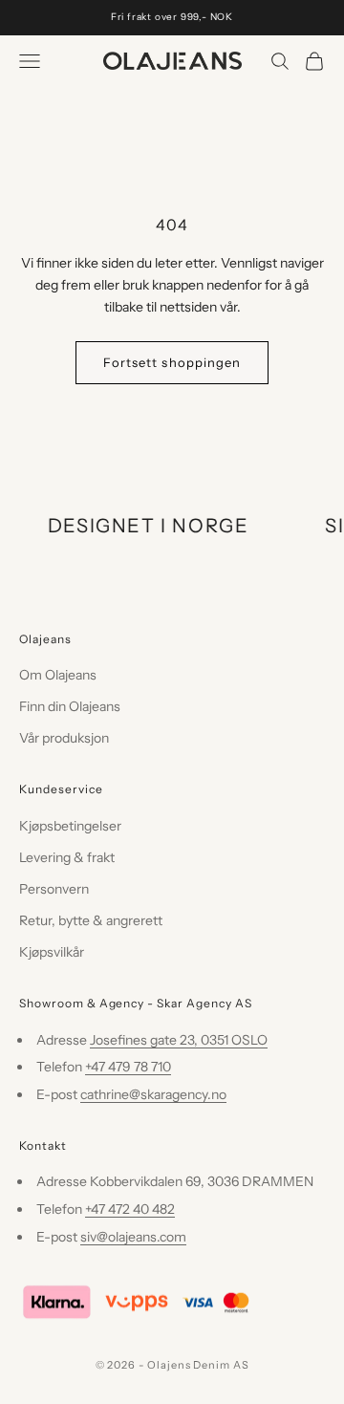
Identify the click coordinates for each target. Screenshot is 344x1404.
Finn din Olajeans (69, 706)
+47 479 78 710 (128, 1066)
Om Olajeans (58, 674)
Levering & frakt (67, 857)
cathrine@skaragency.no (153, 1094)
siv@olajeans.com (133, 1236)
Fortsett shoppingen (172, 362)
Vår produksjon (64, 737)
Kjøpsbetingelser (70, 825)
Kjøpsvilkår (51, 952)
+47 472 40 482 (130, 1209)
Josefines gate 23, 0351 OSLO (179, 1039)
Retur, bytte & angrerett (90, 920)
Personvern (54, 888)
